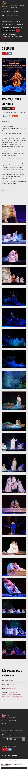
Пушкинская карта (17, 27)
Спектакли (18, 21)
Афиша (11, 21)
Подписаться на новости (12, 739)
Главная (3, 43)
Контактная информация (9, 31)
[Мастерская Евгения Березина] (14, 756)
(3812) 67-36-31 (7, 37)
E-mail (3, 735)
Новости (4, 21)
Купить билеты (6, 109)
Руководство (19, 24)
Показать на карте (5, 39)
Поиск (3, 15)
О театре (4, 24)
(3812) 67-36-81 (19, 37)
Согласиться (14, 768)
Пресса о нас (5, 27)
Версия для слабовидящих (11, 11)
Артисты (11, 24)
